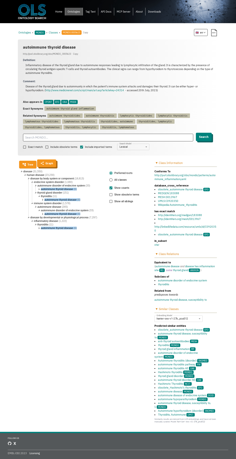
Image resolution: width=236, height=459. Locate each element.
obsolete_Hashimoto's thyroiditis (180, 387)
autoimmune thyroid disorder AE (179, 379)
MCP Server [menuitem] (123, 11)
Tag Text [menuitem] (90, 11)
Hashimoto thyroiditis (175, 372)
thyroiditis (163, 284)
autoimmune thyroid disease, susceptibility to (180, 299)
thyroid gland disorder (175, 376)
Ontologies (24, 32)
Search (204, 137)
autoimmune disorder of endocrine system (182, 280)
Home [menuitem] (58, 11)
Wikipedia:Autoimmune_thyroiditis (177, 204)
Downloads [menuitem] (154, 11)
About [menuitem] (139, 11)
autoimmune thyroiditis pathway (179, 364)
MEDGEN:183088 (168, 193)
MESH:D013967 (167, 197)
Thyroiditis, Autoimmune (175, 414)
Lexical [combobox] (123, 146)
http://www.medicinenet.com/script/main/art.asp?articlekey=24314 (84, 90)
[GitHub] (10, 443)
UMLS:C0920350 (168, 201)
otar (156, 244)
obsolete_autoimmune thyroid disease (180, 189)
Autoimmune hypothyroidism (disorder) (186, 410)
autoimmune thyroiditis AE (176, 368)
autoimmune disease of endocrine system (186, 395)
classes (53, 32)
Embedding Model (164, 315)
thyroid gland (180, 270)
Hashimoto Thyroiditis (174, 383)
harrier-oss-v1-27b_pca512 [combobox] (172, 318)
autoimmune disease (167, 266)
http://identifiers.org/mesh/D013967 (179, 219)
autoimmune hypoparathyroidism (182, 399)
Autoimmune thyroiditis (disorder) (182, 360)
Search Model (125, 143)
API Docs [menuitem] (106, 11)
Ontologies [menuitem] (74, 11)
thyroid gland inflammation (176, 349)
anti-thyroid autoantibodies (177, 341)
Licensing (34, 453)
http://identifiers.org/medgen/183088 (180, 215)
